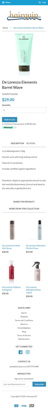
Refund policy (24, 339)
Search (24, 313)
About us (24, 324)
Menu (7, 2)
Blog (24, 332)
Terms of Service (24, 335)
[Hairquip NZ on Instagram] (28, 352)
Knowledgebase (24, 328)
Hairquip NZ (31, 396)
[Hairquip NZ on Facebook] (21, 352)
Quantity (6, 105)
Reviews (30, 143)
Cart (44, 2)
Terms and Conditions (24, 320)
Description (17, 143)
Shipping (24, 317)
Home (5, 28)
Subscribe (39, 384)
